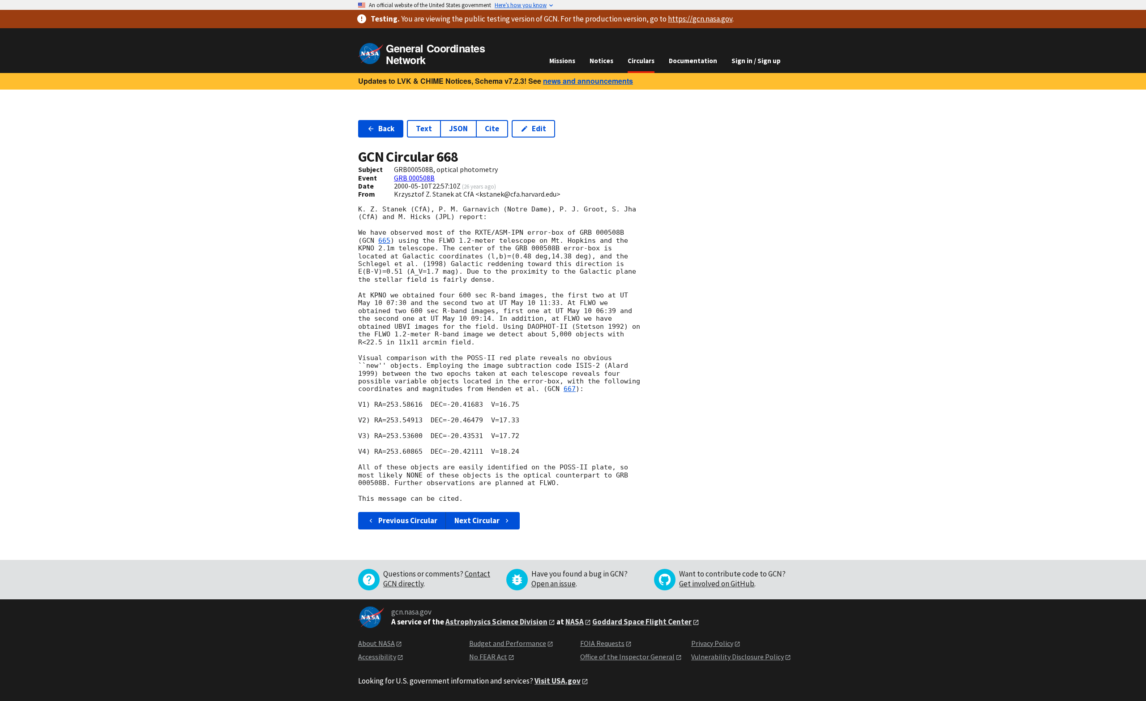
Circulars (641, 60)
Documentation (693, 60)
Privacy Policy (712, 643)
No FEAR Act (488, 656)
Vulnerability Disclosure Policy (737, 656)
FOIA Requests (602, 643)
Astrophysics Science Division (496, 622)
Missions (562, 60)
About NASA (376, 643)
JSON (458, 128)
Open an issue (553, 584)
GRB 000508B (414, 177)
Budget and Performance (507, 643)
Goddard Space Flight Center (642, 622)
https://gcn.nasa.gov (700, 19)
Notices (601, 60)
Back (386, 128)
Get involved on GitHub (716, 584)
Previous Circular (407, 520)
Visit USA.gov (558, 681)
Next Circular (477, 520)
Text (424, 128)
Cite (492, 128)
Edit (539, 128)
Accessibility (377, 656)
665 (384, 241)
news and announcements (588, 81)
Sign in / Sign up (756, 60)
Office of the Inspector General (627, 656)
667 (570, 389)
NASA (574, 622)
